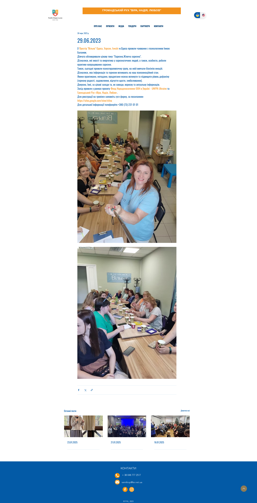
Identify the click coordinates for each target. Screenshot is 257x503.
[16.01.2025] (170, 426)
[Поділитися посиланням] (91, 390)
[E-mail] (117, 482)
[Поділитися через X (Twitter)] (85, 390)
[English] (203, 15)
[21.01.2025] (127, 426)
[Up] (244, 488)
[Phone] (117, 475)
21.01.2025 (116, 442)
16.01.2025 (159, 442)
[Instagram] (131, 489)
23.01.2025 (72, 442)
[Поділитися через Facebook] (78, 390)
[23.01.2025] (83, 426)
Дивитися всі (185, 410)
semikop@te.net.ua (132, 482)
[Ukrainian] (197, 15)
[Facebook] (125, 489)
